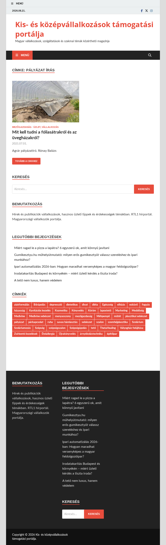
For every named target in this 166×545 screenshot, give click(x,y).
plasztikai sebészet (136, 316)
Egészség (107, 304)
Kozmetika (61, 310)
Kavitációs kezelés (40, 310)
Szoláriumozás (22, 328)
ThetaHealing (108, 328)
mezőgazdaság (83, 316)
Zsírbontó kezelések (25, 333)
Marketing (121, 310)
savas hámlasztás (67, 322)
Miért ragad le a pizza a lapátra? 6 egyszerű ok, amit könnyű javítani (61, 248)
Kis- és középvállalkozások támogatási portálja (84, 29)
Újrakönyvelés (67, 333)
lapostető (105, 310)
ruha (50, 322)
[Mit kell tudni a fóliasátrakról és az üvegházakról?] (45, 102)
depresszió (56, 304)
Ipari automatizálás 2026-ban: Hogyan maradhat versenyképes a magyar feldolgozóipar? (76, 266)
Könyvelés (78, 310)
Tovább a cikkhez (24, 160)
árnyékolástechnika (91, 333)
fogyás (146, 304)
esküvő (133, 304)
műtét (117, 316)
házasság (19, 310)
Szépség (40, 328)
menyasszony (63, 316)
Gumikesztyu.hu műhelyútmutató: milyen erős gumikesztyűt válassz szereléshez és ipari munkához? (80, 425)
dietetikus (72, 304)
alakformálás (21, 304)
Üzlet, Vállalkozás (46, 127)
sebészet (87, 322)
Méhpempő (103, 316)
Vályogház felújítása (131, 328)
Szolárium (137, 322)
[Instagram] (151, 10)
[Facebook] (141, 10)
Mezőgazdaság (22, 127)
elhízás (121, 304)
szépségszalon (57, 328)
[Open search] (150, 55)
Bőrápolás (39, 304)
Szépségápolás (78, 328)
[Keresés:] (83, 189)
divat (85, 304)
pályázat (19, 322)
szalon (100, 322)
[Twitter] (146, 10)
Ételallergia (48, 333)
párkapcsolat (35, 322)
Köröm (92, 310)
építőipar (112, 333)
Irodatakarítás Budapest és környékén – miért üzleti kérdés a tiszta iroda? (65, 273)
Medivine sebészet (40, 316)
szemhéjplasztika (118, 322)
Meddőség (138, 310)
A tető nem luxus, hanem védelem (38, 280)
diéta (95, 304)
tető (93, 328)
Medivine (19, 316)
